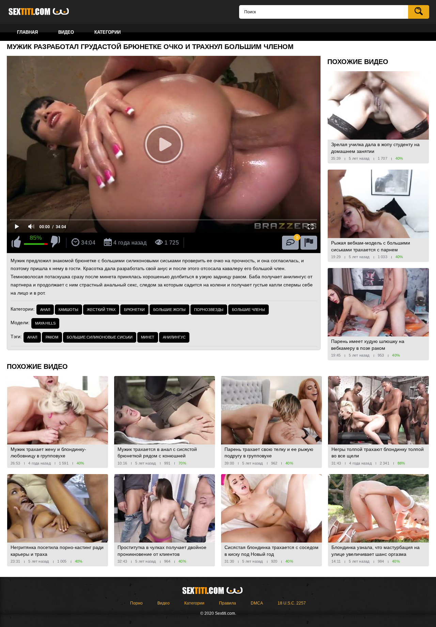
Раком (52, 337)
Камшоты (68, 310)
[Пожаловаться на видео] (308, 243)
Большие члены (248, 310)
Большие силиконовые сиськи (100, 337)
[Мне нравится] (16, 243)
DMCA (257, 603)
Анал (45, 310)
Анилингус (174, 337)
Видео (163, 603)
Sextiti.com (44, 12)
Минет (147, 337)
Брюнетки (134, 310)
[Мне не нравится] (55, 243)
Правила (227, 603)
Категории (194, 603)
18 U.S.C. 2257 (292, 603)
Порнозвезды (208, 310)
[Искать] (418, 12)
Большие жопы (169, 310)
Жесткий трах (101, 310)
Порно (136, 603)
